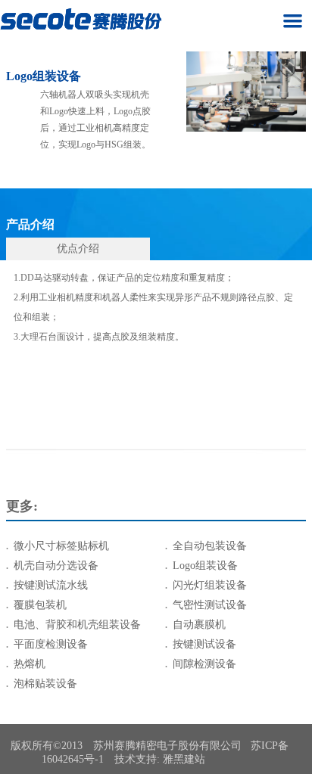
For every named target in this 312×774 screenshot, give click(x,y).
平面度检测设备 (51, 644)
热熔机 (29, 664)
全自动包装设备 (210, 546)
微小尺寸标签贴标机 (61, 546)
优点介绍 (78, 248)
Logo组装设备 (205, 565)
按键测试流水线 (51, 585)
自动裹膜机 (199, 624)
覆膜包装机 (40, 605)
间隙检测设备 (204, 664)
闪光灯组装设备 (210, 585)
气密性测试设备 (210, 605)
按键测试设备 (204, 644)
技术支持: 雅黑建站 (159, 759)
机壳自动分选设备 (56, 565)
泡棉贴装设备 (45, 683)
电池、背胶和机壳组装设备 (77, 624)
